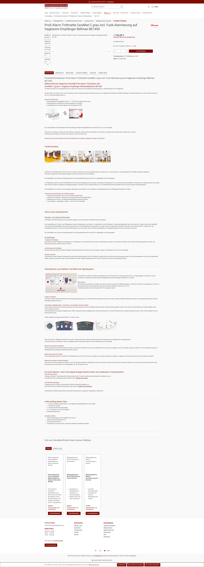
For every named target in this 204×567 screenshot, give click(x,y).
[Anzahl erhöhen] (126, 51)
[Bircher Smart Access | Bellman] (154, 27)
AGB (105, 534)
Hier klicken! (111, 1)
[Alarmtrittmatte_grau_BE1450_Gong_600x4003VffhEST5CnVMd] (81, 51)
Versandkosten (98, 555)
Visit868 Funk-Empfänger (85, 386)
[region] (77, 51)
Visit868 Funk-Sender (82, 378)
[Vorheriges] (53, 51)
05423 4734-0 (49, 528)
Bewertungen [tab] (69, 72)
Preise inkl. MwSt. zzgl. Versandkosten (124, 37)
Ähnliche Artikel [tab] (57, 448)
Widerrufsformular (109, 530)
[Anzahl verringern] (115, 51)
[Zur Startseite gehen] (56, 6)
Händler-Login (78, 525)
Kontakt (76, 532)
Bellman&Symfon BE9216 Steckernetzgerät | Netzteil (92, 477)
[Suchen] (121, 6)
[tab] (49, 72)
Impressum (107, 536)
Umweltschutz (78, 530)
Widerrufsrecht (108, 528)
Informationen (108, 523)
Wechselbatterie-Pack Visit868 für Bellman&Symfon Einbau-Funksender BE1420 (54, 478)
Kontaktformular (58, 540)
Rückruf (76, 534)
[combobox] (105, 6)
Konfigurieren (121, 564)
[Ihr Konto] (149, 6)
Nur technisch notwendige (135, 564)
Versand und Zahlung (109, 525)
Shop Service (78, 523)
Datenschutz (107, 532)
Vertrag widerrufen (51, 545)
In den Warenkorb (141, 51)
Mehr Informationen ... (94, 564)
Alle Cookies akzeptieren (152, 564)
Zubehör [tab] (48, 448)
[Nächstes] (109, 51)
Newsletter (77, 528)
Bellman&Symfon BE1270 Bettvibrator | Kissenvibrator (73, 476)
